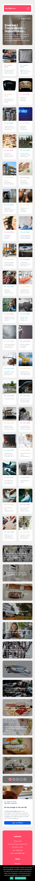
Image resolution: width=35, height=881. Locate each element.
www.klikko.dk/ (19, 853)
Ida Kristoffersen (25, 20)
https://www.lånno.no (13, 811)
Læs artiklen (17, 823)
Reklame (17, 864)
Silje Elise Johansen (10, 803)
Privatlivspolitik (20, 878)
